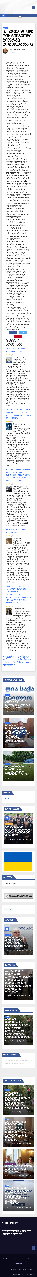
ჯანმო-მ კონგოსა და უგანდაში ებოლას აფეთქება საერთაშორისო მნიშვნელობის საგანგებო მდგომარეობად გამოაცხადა (18, 981)
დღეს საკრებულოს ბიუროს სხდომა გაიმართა (18, 1169)
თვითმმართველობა (11, 1164)
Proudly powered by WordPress (12, 1259)
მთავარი (13, 1269)
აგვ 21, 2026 (11, 1041)
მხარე (7, 1119)
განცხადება (22, 1269)
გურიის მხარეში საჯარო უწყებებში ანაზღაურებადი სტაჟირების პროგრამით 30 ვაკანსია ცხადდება (17, 1196)
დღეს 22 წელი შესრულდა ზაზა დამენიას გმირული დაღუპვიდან (16, 829)
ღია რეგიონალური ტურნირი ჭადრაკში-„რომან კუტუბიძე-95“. (17, 702)
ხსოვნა (7, 1090)
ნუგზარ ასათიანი (19, 49)
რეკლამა (31, 1269)
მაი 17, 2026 (11, 995)
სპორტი (5, 28)
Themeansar (18, 1263)
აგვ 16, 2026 (11, 839)
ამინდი (6, 798)
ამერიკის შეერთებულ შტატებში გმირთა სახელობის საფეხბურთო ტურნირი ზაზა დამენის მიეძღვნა (17, 1100)
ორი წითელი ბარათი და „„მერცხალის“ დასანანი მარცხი (17, 770)
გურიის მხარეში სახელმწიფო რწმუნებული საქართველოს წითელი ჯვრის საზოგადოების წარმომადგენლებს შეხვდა (18, 1026)
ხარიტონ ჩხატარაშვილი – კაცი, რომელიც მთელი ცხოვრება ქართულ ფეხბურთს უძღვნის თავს (17, 733)
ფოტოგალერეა (18, 1274)
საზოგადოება (9, 821)
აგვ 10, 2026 (11, 950)
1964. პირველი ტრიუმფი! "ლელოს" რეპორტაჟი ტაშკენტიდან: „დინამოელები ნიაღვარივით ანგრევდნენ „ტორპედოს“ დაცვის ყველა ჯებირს (18, 594)
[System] (18, 896)
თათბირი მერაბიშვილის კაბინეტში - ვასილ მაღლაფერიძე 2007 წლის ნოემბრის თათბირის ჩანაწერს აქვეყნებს (18, 475)
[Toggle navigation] (20, 15)
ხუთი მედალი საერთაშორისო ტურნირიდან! (24, 659)
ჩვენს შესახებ (29, 1274)
